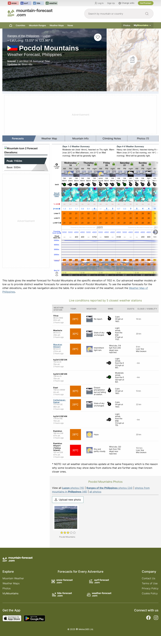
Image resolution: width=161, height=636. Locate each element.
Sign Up (111, 3)
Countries (20, 25)
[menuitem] (18, 138)
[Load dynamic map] (133, 60)
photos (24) (109, 487)
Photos (126, 25)
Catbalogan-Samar (59, 401)
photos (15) (73, 487)
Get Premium (145, 3)
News (70, 25)
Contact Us (148, 578)
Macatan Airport (57, 345)
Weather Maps (57, 25)
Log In (101, 3)
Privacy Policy (150, 588)
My (141, 25)
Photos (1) (143, 138)
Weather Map (49, 138)
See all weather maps (57, 194)
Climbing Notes (112, 138)
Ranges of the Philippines (23, 35)
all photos (95, 491)
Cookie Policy (150, 593)
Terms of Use (150, 583)
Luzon (46, 35)
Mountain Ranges (37, 25)
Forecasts (18, 138)
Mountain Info (80, 138)
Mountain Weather (13, 578)
